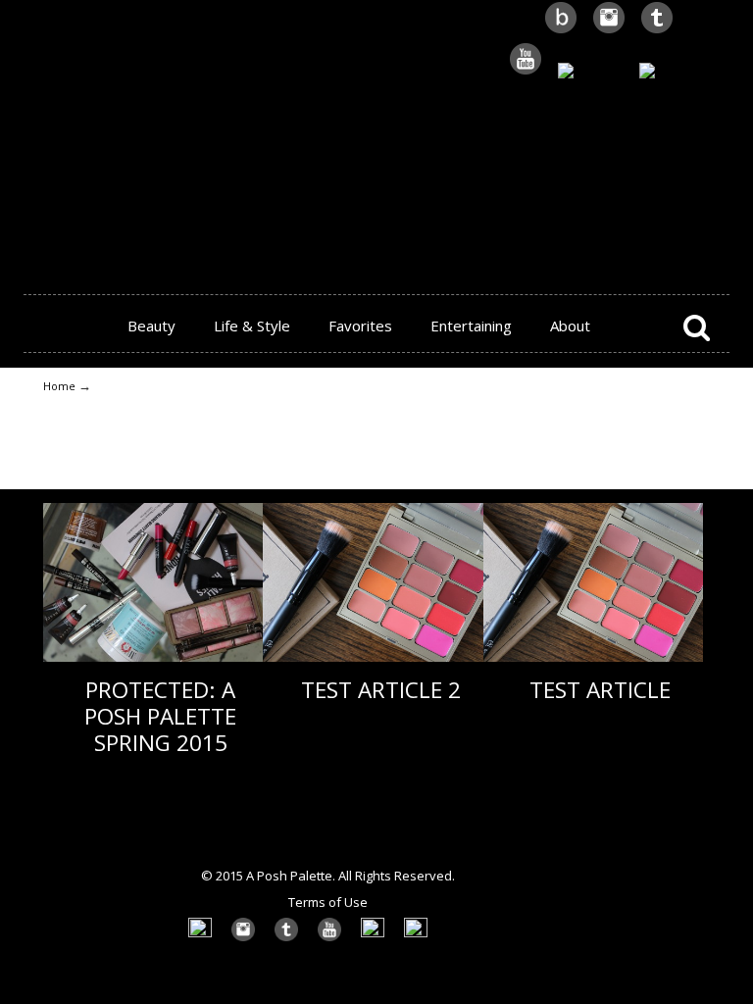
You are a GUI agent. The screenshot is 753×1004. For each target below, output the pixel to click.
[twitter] (657, 31)
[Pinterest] (590, 72)
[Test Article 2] (372, 657)
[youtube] (525, 72)
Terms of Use (328, 902)
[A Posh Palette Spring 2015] (153, 657)
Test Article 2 (381, 690)
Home (59, 385)
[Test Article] (593, 657)
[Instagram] (609, 31)
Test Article (600, 690)
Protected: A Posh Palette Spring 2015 (160, 716)
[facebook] (673, 72)
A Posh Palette (376, 138)
